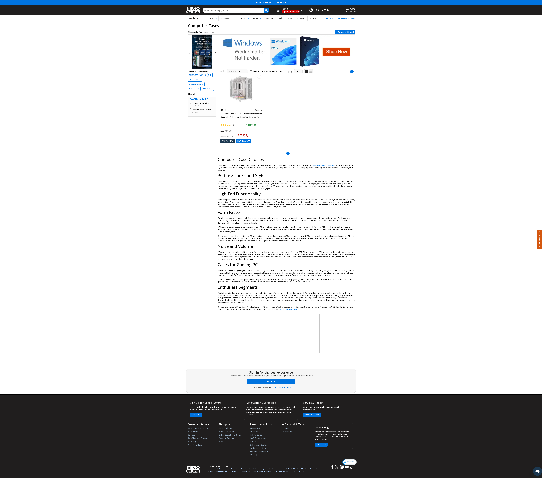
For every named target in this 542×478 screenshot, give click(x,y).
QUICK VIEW (227, 141)
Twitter (337, 467)
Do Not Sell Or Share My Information (299, 469)
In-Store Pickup (225, 428)
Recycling (192, 441)
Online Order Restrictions (230, 435)
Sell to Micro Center (258, 445)
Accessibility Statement (233, 469)
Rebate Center (256, 435)
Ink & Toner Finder (258, 438)
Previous (189, 53)
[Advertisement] (245, 334)
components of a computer (323, 165)
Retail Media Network (259, 451)
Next (215, 53)
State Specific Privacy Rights (255, 469)
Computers (240, 18)
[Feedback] (539, 239)
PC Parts (225, 18)
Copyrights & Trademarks (263, 471)
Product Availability (227, 431)
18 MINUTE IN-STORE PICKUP (340, 18)
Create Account (282, 387)
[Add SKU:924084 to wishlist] (259, 76)
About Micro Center (214, 469)
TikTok (351, 467)
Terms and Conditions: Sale (240, 471)
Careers (253, 441)
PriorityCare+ (285, 18)
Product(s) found (345, 32)
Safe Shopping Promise (198, 438)
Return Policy (193, 431)
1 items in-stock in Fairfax (200, 104)
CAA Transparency (276, 469)
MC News (301, 18)
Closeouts (285, 428)
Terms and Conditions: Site (217, 471)
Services (269, 18)
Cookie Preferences (298, 471)
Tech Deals (280, 2)
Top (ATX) (194, 89)
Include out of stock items (201, 110)
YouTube (346, 467)
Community (255, 428)
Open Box (207, 89)
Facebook (332, 467)
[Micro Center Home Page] (193, 9)
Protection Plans (195, 445)
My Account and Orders (198, 428)
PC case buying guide (288, 309)
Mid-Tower (195, 79)
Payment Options (226, 438)
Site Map (254, 454)
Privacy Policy (321, 469)
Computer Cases (197, 75)
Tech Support (287, 431)
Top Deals (209, 18)
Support (314, 18)
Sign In (271, 381)
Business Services (258, 448)
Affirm (221, 441)
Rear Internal (196, 84)
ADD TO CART (243, 141)
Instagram (341, 467)
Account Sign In (282, 471)
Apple (255, 18)
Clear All (191, 94)
